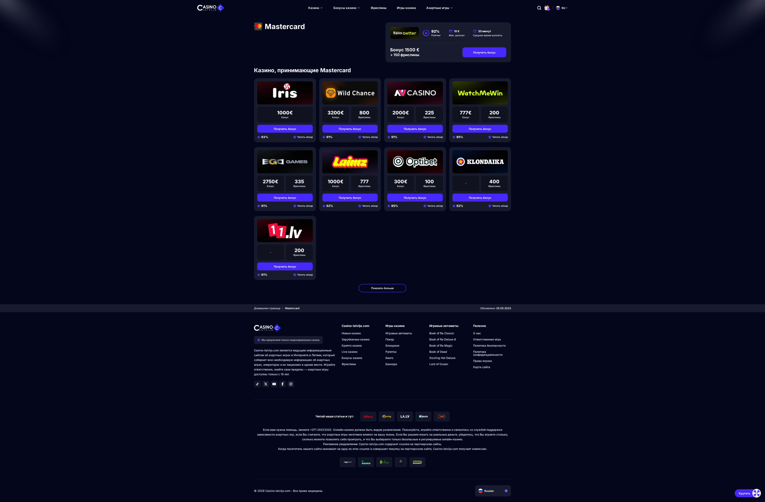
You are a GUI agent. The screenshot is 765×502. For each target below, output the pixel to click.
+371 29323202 (321, 429)
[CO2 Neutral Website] (384, 462)
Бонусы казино (344, 8)
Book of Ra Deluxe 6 (442, 339)
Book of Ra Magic (441, 345)
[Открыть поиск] (539, 8)
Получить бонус (484, 52)
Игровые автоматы (398, 333)
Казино (313, 8)
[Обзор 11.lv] (285, 230)
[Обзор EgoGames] (285, 161)
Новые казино (351, 333)
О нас (477, 333)
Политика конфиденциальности (487, 353)
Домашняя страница (267, 308)
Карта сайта (481, 367)
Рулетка (390, 351)
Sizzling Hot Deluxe (442, 357)
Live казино (349, 351)
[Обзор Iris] (285, 92)
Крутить (744, 493)
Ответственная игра (487, 339)
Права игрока (482, 360)
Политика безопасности (489, 345)
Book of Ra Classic (441, 333)
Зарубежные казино (356, 339)
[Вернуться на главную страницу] (210, 8)
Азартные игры (437, 8)
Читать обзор (305, 136)
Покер (389, 339)
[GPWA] (417, 462)
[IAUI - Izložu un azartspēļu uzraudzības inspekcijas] (401, 462)
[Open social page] (257, 384)
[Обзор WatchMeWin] (480, 92)
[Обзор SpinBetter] (404, 33)
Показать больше (382, 288)
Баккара (391, 364)
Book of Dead (438, 351)
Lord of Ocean (438, 364)
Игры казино (406, 8)
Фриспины (378, 8)
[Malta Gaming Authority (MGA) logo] (348, 462)
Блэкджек (392, 345)
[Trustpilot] (366, 462)
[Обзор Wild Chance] (350, 92)
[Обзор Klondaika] (480, 161)
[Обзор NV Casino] (415, 92)
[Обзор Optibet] (415, 161)
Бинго (389, 357)
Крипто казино (352, 345)
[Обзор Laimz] (350, 161)
